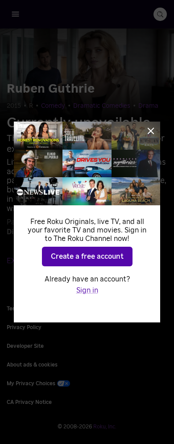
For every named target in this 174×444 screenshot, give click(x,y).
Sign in (87, 290)
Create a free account (87, 256)
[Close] (151, 131)
